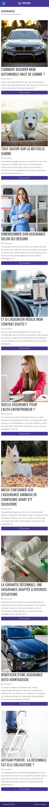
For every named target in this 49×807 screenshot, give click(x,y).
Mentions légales (40, 804)
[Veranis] (24, 3)
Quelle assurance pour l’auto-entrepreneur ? (19, 407)
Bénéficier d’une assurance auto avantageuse (22, 677)
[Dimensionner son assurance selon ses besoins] (24, 208)
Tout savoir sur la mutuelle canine (23, 151)
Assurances (7, 79)
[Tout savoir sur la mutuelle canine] (24, 123)
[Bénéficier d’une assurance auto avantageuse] (24, 649)
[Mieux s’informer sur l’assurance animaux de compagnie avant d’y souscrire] (24, 464)
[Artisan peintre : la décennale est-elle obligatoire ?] (24, 734)
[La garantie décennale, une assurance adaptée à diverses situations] (24, 558)
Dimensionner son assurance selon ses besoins (23, 236)
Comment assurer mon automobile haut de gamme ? (23, 72)
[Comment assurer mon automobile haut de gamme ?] (24, 43)
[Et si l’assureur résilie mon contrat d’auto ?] (24, 293)
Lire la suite (26, 92)
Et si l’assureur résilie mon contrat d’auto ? (22, 321)
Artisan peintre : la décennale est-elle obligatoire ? (24, 762)
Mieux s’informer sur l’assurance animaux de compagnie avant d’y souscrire (19, 497)
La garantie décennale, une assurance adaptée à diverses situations (24, 589)
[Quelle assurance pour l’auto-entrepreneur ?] (24, 378)
